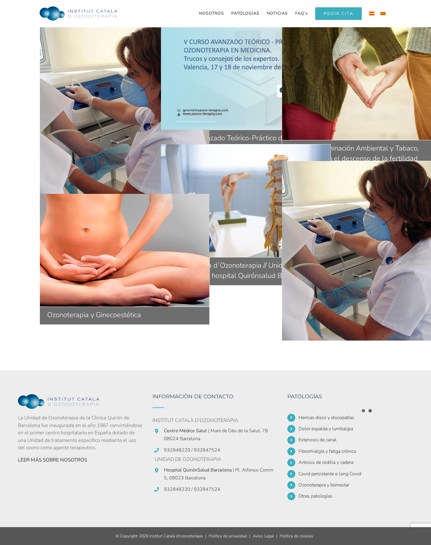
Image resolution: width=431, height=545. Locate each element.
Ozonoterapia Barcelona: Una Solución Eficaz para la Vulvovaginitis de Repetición (124, 117)
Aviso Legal (263, 536)
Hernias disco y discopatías (326, 417)
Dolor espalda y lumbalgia (325, 429)
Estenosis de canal (317, 440)
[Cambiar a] (373, 13)
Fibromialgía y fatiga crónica (327, 451)
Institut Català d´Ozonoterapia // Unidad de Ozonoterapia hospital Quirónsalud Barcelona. (245, 200)
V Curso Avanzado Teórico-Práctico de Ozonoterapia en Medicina (245, 78)
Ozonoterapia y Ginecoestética (124, 250)
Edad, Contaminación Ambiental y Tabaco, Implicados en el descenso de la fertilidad (367, 83)
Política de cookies (296, 536)
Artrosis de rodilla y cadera (325, 462)
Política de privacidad (228, 536)
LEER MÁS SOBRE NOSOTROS (52, 460)
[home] (62, 397)
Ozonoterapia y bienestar (323, 485)
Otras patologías (315, 496)
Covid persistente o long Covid (329, 474)
